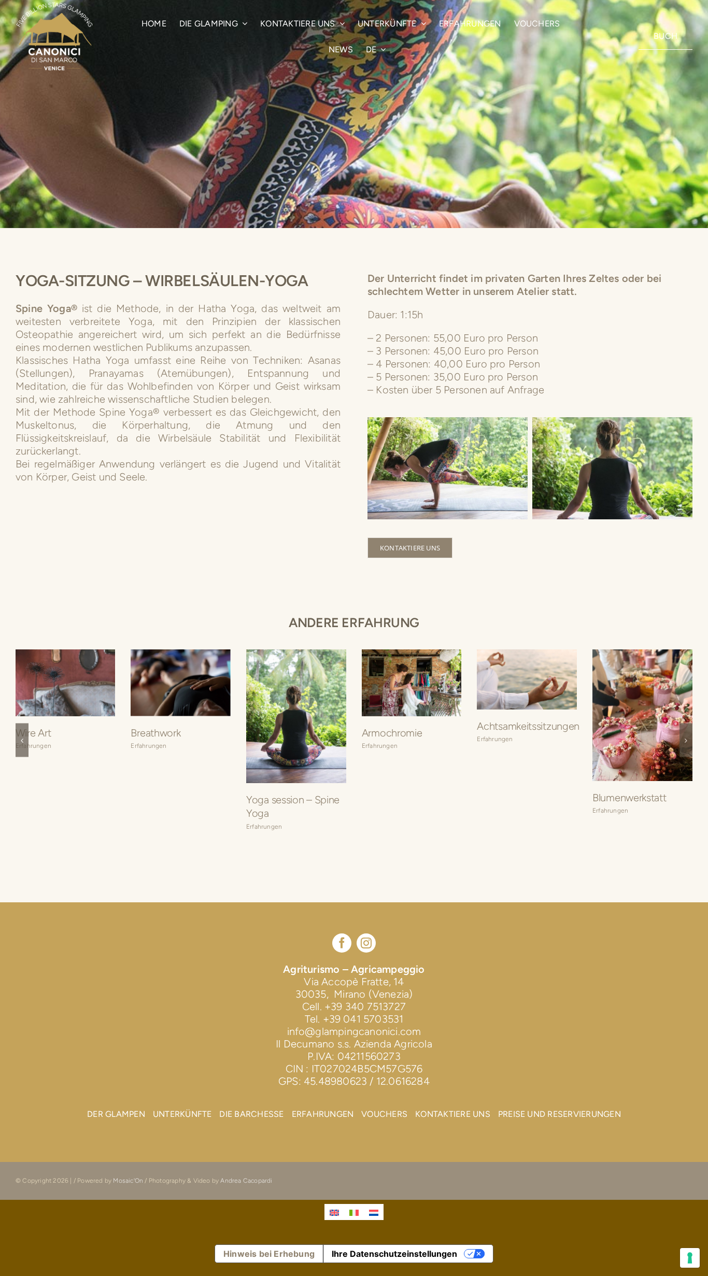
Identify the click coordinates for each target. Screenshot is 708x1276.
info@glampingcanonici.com (354, 1040)
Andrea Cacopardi (246, 1189)
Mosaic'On (129, 1189)
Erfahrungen (33, 759)
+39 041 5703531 (363, 1028)
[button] (22, 744)
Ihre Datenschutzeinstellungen (394, 1262)
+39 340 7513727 (365, 1015)
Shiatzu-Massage (169, 709)
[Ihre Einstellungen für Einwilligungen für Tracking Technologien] (690, 1258)
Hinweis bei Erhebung (269, 1262)
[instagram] (366, 951)
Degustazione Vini (517, 799)
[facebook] (341, 951)
